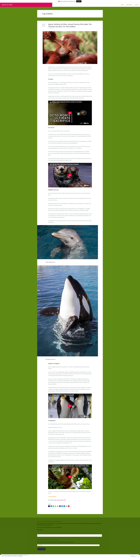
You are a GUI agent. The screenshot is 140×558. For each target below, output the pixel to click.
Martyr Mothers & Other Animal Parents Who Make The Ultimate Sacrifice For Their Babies (70, 25)
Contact (137, 4)
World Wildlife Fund (61, 500)
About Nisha (129, 4)
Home (122, 4)
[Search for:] (69, 535)
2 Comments (51, 28)
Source (54, 262)
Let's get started (41, 549)
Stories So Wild (7, 5)
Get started (79, 1)
